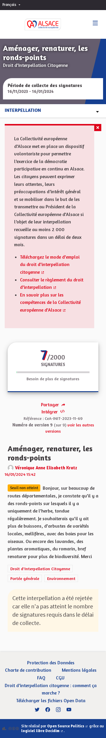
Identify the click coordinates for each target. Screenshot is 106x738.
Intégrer (50, 411)
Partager (50, 404)
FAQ (41, 678)
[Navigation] (95, 23)
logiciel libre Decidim (42, 731)
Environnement (61, 578)
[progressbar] (53, 372)
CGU (60, 678)
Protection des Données (50, 663)
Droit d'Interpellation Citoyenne (40, 568)
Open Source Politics (67, 726)
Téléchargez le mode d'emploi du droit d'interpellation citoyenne (50, 264)
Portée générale (24, 578)
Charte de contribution (28, 670)
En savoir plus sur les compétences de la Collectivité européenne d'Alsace (50, 302)
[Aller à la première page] (37, 24)
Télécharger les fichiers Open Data (50, 700)
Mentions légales (79, 670)
